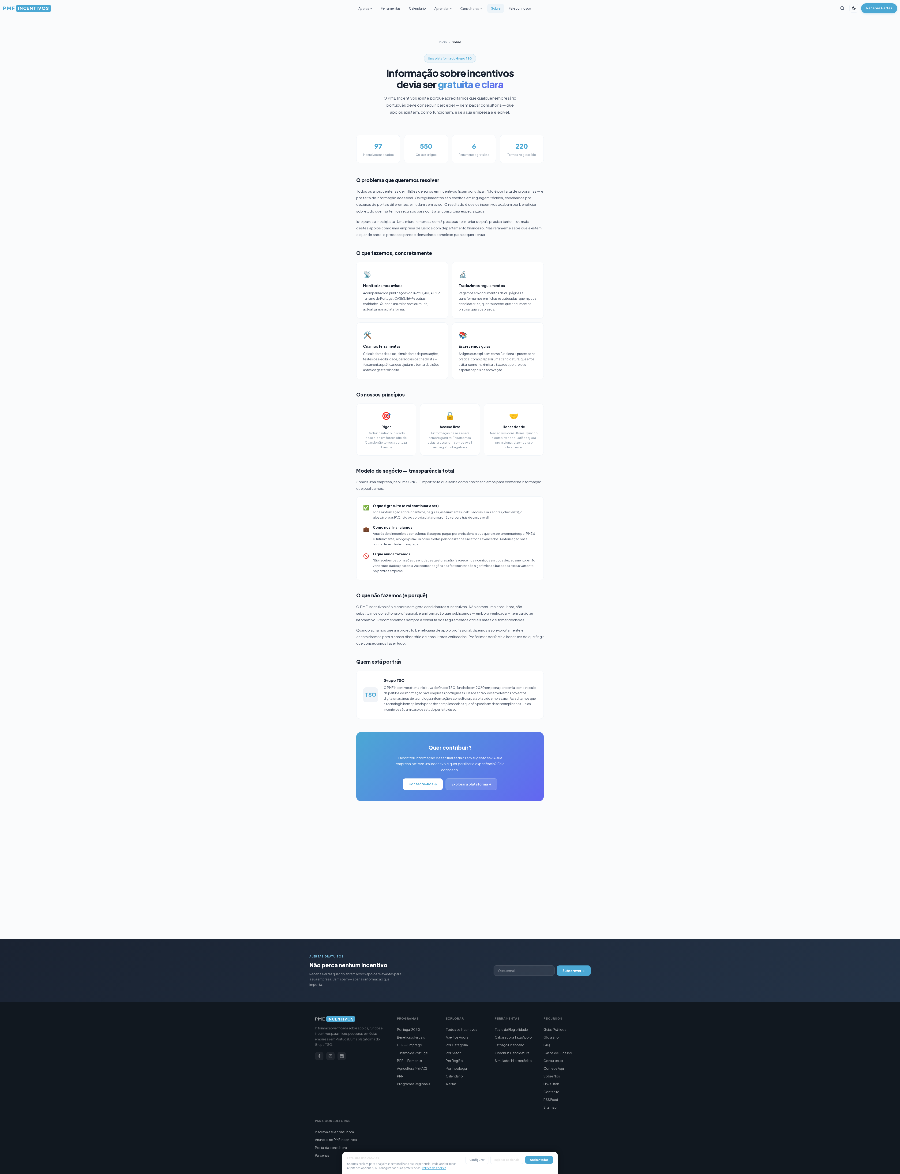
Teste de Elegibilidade (511, 1029)
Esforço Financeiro (510, 1045)
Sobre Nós (552, 1076)
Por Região (454, 1060)
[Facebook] (319, 1056)
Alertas (451, 1084)
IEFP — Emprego (409, 1045)
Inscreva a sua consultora (334, 1132)
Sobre (495, 8)
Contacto (551, 1092)
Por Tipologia (456, 1068)
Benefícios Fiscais (411, 1037)
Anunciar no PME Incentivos (336, 1139)
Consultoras (469, 8)
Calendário (417, 8)
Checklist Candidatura (512, 1053)
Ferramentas (391, 8)
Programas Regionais (413, 1084)
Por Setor (453, 1053)
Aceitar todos (539, 1160)
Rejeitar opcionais (506, 1160)
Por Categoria (457, 1045)
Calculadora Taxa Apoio (513, 1037)
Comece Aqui (554, 1068)
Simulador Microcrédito (513, 1060)
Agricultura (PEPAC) (412, 1068)
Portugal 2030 (408, 1029)
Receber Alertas (879, 8)
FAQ (547, 1045)
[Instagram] (330, 1056)
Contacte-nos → (423, 784)
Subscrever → (573, 971)
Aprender (441, 8)
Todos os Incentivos (461, 1029)
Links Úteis (551, 1084)
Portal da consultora (331, 1147)
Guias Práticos (555, 1029)
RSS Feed (551, 1099)
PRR (400, 1076)
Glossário (551, 1037)
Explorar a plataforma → (471, 784)
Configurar (476, 1160)
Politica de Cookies (434, 1168)
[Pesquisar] (842, 8)
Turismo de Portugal (412, 1053)
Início (443, 42)
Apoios (363, 8)
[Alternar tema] (853, 8)
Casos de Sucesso (558, 1053)
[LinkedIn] (342, 1056)
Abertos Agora (457, 1037)
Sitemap (550, 1107)
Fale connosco (520, 8)
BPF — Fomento (409, 1060)
